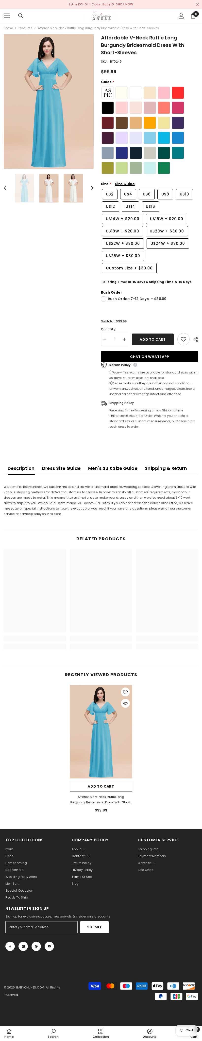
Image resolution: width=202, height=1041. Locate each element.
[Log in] (181, 15)
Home (8, 28)
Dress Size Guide (61, 468)
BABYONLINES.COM (30, 987)
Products (25, 28)
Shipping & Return (166, 468)
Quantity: (108, 329)
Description (21, 468)
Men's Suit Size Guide (113, 468)
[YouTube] (49, 946)
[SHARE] (194, 339)
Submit (94, 927)
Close (198, 4)
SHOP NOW (124, 4)
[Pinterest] (36, 946)
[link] (35, 638)
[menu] (7, 16)
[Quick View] (125, 703)
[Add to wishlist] (183, 339)
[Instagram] (23, 946)
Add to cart (153, 339)
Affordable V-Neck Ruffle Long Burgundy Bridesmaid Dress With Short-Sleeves (101, 800)
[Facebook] (10, 946)
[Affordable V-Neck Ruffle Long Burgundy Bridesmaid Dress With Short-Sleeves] (101, 732)
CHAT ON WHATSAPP (149, 356)
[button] (5, 188)
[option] (49, 101)
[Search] (21, 16)
